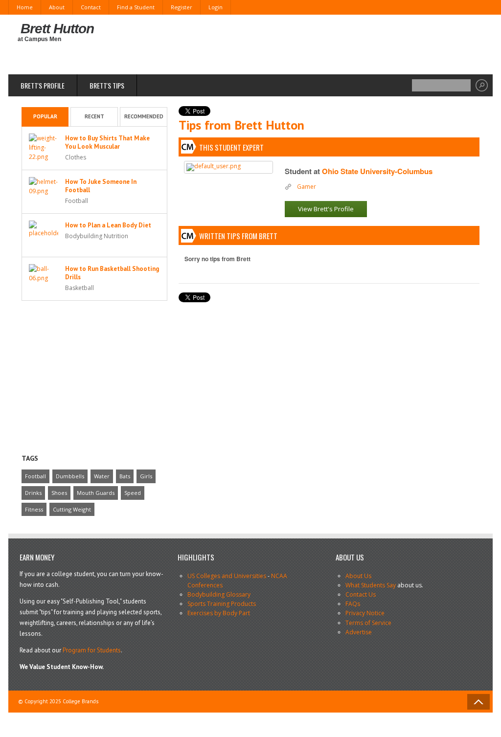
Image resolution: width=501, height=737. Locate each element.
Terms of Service (368, 623)
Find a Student (136, 7)
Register (181, 7)
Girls (146, 476)
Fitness (34, 509)
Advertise (358, 632)
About (57, 7)
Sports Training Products (221, 604)
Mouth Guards (95, 492)
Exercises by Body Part (218, 613)
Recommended (143, 116)
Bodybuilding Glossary (218, 594)
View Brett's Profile (326, 208)
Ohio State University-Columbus (377, 171)
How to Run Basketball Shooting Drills (112, 273)
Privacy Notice (365, 613)
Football (35, 476)
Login (215, 7)
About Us (358, 576)
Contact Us (360, 594)
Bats (124, 476)
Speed (132, 492)
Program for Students (92, 650)
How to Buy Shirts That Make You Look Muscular (107, 142)
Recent (94, 116)
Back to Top (478, 702)
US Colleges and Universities (226, 576)
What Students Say (370, 585)
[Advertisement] (308, 44)
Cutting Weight (72, 509)
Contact (91, 7)
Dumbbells (70, 476)
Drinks (33, 492)
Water (102, 476)
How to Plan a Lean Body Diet (108, 225)
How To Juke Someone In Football (101, 186)
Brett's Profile (43, 85)
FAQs (352, 604)
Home (25, 7)
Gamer (306, 186)
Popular (45, 116)
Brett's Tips (107, 85)
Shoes (59, 492)
